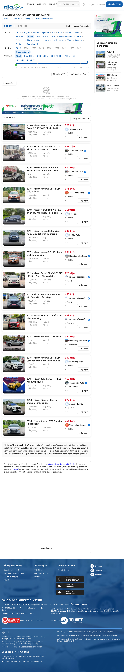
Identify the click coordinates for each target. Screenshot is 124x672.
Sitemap (37, 577)
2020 (72, 48)
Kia (53, 32)
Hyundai (45, 32)
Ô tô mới (22, 26)
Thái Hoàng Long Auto (112, 63)
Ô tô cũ (5, 18)
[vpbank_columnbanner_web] (108, 25)
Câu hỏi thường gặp (11, 577)
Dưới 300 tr (29, 56)
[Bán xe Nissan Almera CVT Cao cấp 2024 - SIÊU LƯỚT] (14, 428)
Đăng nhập (92, 4)
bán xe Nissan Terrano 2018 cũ (61, 464)
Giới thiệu (38, 570)
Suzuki (45, 36)
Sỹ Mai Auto (112, 75)
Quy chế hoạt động (41, 573)
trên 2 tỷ (31, 60)
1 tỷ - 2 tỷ (20, 60)
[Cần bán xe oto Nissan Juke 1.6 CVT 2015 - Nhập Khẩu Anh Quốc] (14, 385)
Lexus (78, 36)
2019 (79, 48)
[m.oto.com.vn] (70, 579)
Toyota (27, 32)
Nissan (30, 36)
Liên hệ (6, 580)
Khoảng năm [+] (23, 52)
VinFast (77, 32)
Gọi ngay (84, 137)
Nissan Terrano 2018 (45, 18)
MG (38, 36)
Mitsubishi (20, 36)
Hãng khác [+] (32, 44)
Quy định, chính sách (11, 570)
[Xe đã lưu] (83, 5)
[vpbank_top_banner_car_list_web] (46, 108)
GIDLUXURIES (113, 85)
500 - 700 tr (56, 56)
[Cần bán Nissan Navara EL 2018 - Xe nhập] (14, 343)
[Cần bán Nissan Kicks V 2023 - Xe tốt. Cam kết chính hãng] (14, 322)
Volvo (69, 40)
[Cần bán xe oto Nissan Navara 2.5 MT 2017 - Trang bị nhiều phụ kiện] (14, 259)
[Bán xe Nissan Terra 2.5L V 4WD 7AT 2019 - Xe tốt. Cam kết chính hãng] (14, 280)
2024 (41, 48)
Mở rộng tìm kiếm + (79, 74)
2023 (49, 48)
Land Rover (28, 40)
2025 (34, 48)
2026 (26, 48)
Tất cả (18, 32)
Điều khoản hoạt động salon (14, 573)
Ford (60, 32)
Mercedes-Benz (66, 36)
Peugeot (47, 40)
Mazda (68, 32)
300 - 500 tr (42, 56)
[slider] (16, 65)
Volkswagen (59, 40)
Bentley (19, 44)
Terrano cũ (28, 18)
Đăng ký (102, 4)
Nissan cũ (16, 18)
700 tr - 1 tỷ (70, 56)
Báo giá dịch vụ (63, 570)
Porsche (78, 40)
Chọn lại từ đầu (59, 74)
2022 (57, 48)
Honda (36, 32)
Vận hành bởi (55, 620)
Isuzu (54, 36)
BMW (18, 40)
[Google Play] (70, 592)
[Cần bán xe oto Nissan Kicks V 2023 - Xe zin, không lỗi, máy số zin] (14, 407)
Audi (38, 40)
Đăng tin (116, 4)
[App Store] (70, 585)
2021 (64, 48)
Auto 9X (110, 52)
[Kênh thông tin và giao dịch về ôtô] (13, 6)
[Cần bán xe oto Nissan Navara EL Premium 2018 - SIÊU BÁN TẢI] (14, 195)
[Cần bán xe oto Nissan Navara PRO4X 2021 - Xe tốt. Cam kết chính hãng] (14, 301)
